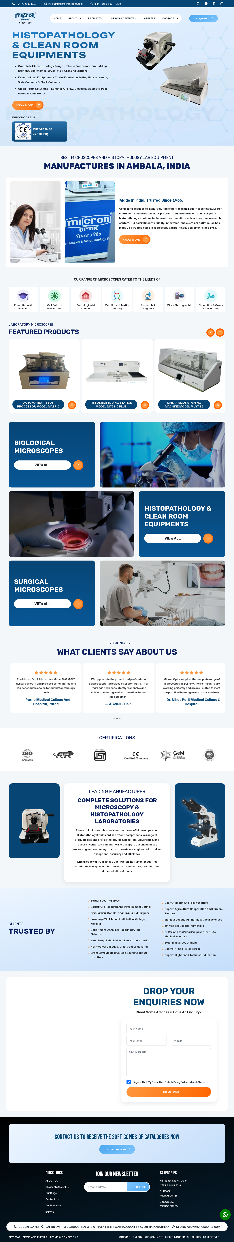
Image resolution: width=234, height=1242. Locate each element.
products (95, 18)
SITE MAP (14, 1237)
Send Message (170, 1092)
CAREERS (149, 18)
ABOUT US (52, 1180)
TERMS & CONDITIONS (64, 1237)
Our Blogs (51, 1193)
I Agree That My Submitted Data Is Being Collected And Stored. (169, 1082)
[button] (114, 718)
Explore (50, 1211)
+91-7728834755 (26, 3)
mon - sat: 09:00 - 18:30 (107, 3)
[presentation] (210, 332)
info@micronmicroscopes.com (65, 3)
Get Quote (201, 18)
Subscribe (138, 1187)
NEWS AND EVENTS (123, 18)
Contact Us (170, 18)
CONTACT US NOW (115, 1149)
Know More (24, 96)
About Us (74, 18)
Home (57, 18)
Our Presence (53, 1205)
